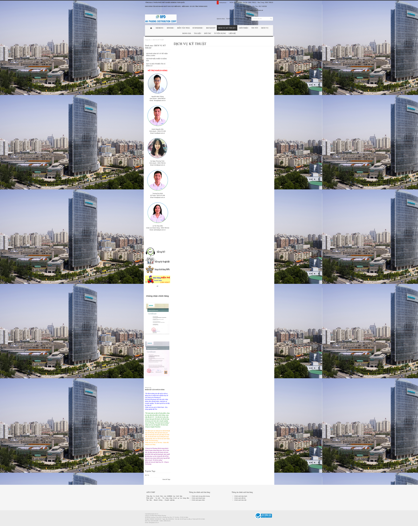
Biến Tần (147, 475)
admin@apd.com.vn (160, 230)
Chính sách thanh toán (198, 498)
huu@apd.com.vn (159, 133)
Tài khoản (229, 18)
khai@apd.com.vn (159, 197)
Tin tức (235, 18)
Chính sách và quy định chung (201, 496)
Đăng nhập (242, 18)
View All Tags (166, 479)
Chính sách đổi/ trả (239, 498)
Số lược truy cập (148, 387)
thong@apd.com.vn (160, 100)
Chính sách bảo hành (240, 496)
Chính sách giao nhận (198, 500)
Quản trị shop (221, 18)
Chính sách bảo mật (240, 500)
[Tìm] (271, 19)
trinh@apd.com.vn (159, 165)
